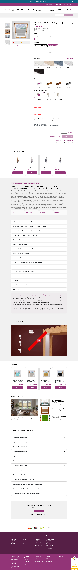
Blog (67, 4)
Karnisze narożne (38, 542)
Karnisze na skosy (38, 543)
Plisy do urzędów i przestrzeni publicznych (27, 544)
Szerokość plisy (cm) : (38, 118)
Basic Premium (43, 52)
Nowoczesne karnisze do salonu (38, 546)
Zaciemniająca (44, 45)
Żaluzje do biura (49, 548)
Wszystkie (37, 45)
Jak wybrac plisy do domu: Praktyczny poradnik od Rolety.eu (24, 418)
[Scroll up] (7, 22)
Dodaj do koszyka (68, 136)
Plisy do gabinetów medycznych (26, 541)
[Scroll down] (7, 46)
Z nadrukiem (37, 54)
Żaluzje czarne (49, 542)
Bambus (36, 52)
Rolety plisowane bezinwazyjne (53, 36)
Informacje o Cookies (50, 559)
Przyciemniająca (53, 45)
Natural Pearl (61, 54)
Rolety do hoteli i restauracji (14, 540)
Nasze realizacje (49, 563)
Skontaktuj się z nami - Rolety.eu (39, 562)
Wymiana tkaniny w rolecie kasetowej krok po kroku (59, 409)
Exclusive (50, 52)
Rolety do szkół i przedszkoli (14, 543)
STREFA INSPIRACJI (17, 396)
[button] (65, 10)
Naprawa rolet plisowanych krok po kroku (59, 417)
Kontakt (64, 4)
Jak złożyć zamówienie (28, 561)
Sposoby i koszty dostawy (29, 562)
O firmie (47, 558)
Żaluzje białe (48, 543)
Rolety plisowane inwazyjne (40, 36)
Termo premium (66, 52)
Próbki (25, 564)
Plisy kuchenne (25, 539)
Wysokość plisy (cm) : (55, 118)
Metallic (49, 54)
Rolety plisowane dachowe (42, 38)
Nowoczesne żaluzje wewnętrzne (50, 540)
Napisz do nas (39, 511)
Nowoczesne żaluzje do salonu (50, 546)
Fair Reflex (55, 54)
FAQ (36, 558)
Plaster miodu (58, 52)
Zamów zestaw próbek (69, 58)
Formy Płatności (27, 559)
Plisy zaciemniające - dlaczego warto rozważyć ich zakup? (58, 401)
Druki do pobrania (38, 559)
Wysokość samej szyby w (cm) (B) (41, 108)
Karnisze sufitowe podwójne (38, 540)
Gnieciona (44, 54)
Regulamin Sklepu (49, 561)
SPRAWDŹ (46, 1)
